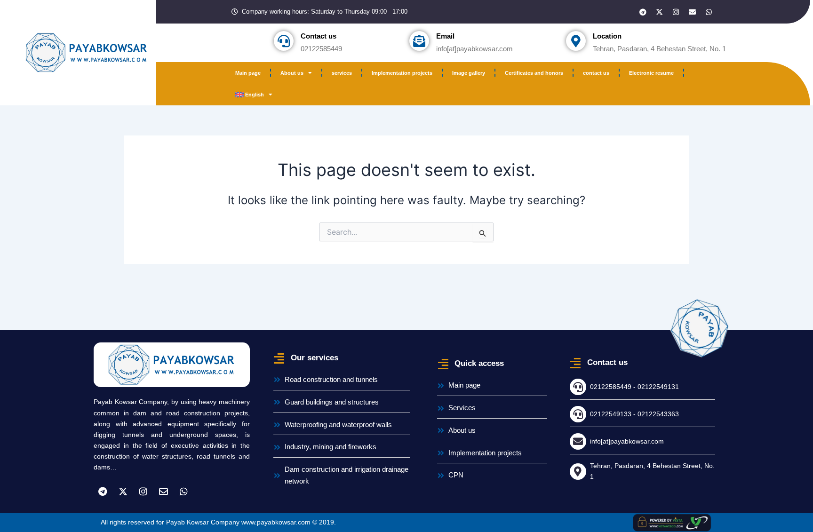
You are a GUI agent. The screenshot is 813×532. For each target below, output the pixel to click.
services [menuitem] (342, 73)
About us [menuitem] (291, 73)
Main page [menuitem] (248, 73)
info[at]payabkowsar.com (474, 49)
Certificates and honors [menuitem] (534, 73)
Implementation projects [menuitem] (402, 73)
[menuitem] (254, 94)
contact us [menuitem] (596, 73)
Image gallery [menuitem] (468, 73)
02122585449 (321, 49)
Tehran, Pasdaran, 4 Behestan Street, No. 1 (659, 49)
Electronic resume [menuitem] (651, 73)
